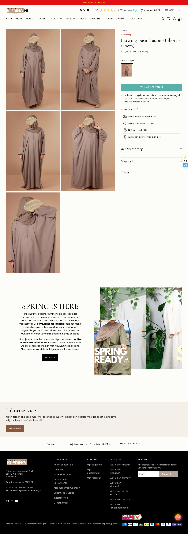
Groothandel (61, 502)
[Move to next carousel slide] (179, 392)
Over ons (58, 469)
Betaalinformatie (63, 474)
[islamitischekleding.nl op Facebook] (80, 10)
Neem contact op (63, 464)
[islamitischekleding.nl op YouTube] (88, 10)
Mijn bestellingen (93, 471)
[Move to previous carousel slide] (173, 392)
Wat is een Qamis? (120, 499)
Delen (127, 173)
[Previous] (75, 2)
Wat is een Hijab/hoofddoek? (119, 506)
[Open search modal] (163, 19)
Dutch (171, 10)
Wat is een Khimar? (120, 478)
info (159, 137)
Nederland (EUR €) (152, 10)
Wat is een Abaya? (120, 464)
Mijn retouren (94, 478)
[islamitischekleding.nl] (18, 10)
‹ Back (124, 30)
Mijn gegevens (94, 464)
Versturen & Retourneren (60, 481)
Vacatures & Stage (64, 492)
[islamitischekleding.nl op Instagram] (84, 10)
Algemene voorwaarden (67, 487)
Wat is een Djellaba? (115, 471)
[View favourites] (168, 19)
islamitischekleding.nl (36, 524)
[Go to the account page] (174, 19)
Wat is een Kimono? (115, 484)
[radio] (127, 71)
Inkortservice (61, 497)
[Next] (113, 2)
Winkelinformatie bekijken (136, 101)
